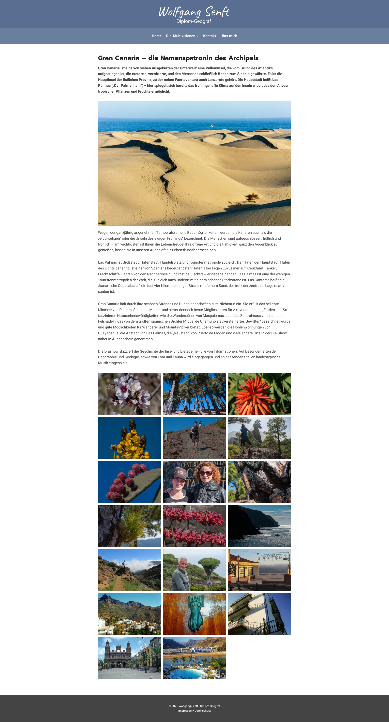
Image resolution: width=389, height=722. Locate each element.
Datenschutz (203, 711)
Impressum (185, 711)
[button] (129, 394)
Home (157, 36)
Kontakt (209, 36)
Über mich (228, 36)
